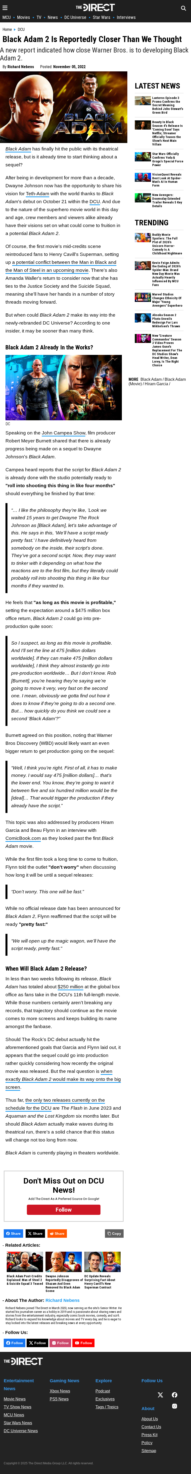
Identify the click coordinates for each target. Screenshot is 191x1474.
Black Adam (151, 379)
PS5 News (59, 1399)
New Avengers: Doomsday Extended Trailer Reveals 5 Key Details (167, 200)
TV (39, 17)
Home (7, 29)
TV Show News (17, 1407)
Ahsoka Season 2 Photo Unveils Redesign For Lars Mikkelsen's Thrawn (166, 320)
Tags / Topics (107, 1407)
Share (16, 1234)
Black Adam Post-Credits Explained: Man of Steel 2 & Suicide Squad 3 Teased (25, 1280)
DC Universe (75, 17)
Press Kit (149, 1435)
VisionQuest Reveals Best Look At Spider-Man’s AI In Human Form (167, 180)
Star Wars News (18, 1423)
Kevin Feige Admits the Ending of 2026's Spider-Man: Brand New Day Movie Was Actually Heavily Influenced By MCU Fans (166, 274)
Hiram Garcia (156, 384)
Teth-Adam (37, 193)
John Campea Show (63, 432)
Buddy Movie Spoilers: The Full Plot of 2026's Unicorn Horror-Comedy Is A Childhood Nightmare (167, 244)
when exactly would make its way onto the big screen (63, 1079)
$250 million (70, 986)
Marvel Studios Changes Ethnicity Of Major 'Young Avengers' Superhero (167, 300)
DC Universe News (21, 1431)
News (53, 17)
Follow (17, 1343)
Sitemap (149, 1451)
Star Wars (101, 17)
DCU (21, 29)
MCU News (14, 1415)
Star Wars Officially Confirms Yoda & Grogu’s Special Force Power (167, 159)
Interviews (126, 17)
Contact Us (151, 1427)
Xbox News (60, 1391)
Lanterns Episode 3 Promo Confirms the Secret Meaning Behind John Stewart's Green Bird (167, 105)
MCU (6, 17)
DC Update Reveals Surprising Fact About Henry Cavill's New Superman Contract (99, 1282)
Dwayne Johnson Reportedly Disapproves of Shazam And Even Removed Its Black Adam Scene (64, 1284)
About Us (150, 1419)
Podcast (103, 1391)
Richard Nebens (20, 66)
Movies (23, 17)
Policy (147, 1443)
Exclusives (105, 1399)
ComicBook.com (23, 838)
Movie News (15, 1399)
